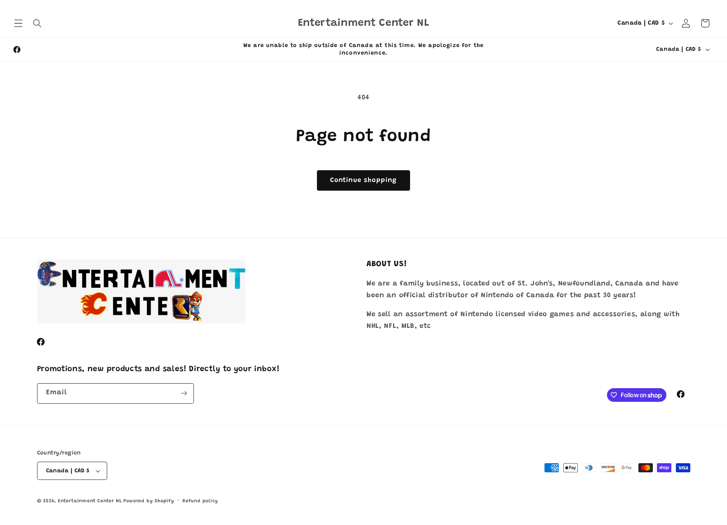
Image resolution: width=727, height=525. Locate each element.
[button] (18, 23)
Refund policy (200, 501)
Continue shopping (363, 180)
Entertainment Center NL (90, 501)
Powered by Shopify (148, 501)
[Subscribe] (183, 393)
